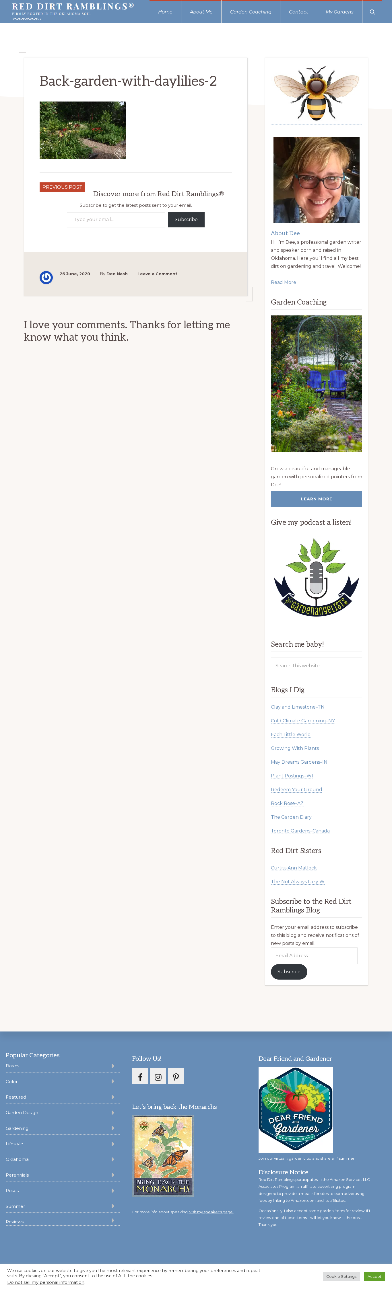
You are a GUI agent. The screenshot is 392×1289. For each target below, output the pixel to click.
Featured (16, 1097)
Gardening (17, 1128)
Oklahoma (17, 1159)
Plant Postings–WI (292, 776)
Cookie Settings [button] (341, 1276)
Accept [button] (374, 1276)
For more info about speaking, (183, 1212)
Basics (12, 1065)
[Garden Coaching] (316, 383)
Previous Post (62, 187)
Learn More (316, 499)
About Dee (285, 233)
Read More (283, 282)
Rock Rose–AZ (287, 803)
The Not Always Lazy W (298, 881)
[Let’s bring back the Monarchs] (163, 1196)
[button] (372, 11)
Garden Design (22, 1112)
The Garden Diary (291, 817)
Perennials (17, 1175)
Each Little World (291, 734)
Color (12, 1081)
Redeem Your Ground (296, 789)
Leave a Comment (157, 273)
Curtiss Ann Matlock (294, 868)
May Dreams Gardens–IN (299, 762)
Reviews (15, 1221)
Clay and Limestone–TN (298, 707)
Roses (12, 1190)
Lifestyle (14, 1143)
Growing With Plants (295, 748)
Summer (15, 1206)
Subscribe (186, 219)
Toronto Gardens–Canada (300, 831)
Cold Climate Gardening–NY (303, 721)
